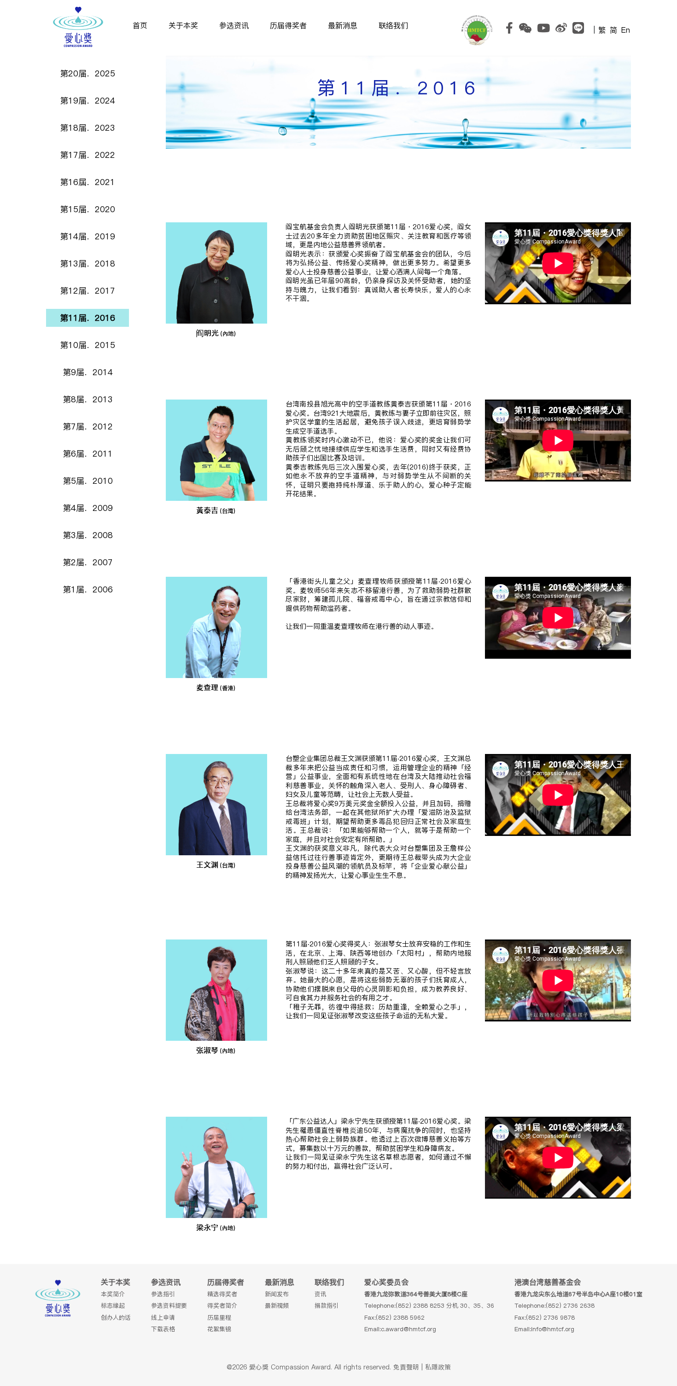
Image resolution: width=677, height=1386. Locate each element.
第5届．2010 (88, 481)
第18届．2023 (87, 127)
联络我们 (393, 25)
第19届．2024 (87, 100)
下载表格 (163, 1329)
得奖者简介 (222, 1305)
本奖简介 (113, 1294)
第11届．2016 (87, 318)
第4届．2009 (88, 508)
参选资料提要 (169, 1305)
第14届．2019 (87, 236)
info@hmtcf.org (552, 1329)
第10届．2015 (87, 345)
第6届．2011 (88, 453)
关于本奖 (183, 25)
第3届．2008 (88, 535)
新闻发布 (277, 1294)
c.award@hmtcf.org (408, 1329)
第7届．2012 (88, 426)
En (625, 30)
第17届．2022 (87, 155)
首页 (140, 25)
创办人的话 (116, 1317)
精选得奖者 (222, 1294)
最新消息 (342, 25)
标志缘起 (113, 1305)
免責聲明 (406, 1367)
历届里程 (219, 1317)
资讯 (321, 1294)
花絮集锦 (219, 1329)
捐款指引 (326, 1305)
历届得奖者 (288, 25)
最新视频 (277, 1305)
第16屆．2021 (87, 182)
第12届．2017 (87, 290)
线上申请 (163, 1317)
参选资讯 (234, 25)
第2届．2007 (88, 562)
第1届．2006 (88, 589)
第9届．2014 (88, 372)
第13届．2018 (87, 263)
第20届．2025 (87, 73)
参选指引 (163, 1294)
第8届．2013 (88, 399)
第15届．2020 (87, 209)
